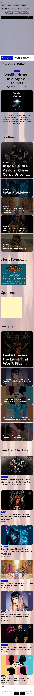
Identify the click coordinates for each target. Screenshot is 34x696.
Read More (29, 694)
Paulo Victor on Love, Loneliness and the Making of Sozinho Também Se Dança (16, 648)
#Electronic (5, 8)
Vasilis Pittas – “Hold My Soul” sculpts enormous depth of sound (17, 83)
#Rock (24, 5)
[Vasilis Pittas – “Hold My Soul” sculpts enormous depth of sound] (17, 101)
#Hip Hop (16, 5)
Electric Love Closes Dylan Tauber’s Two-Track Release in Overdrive (24, 58)
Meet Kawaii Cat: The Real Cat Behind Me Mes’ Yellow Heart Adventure (14, 210)
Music (3, 511)
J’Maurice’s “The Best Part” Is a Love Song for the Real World (16, 437)
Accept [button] (16, 693)
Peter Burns (14, 87)
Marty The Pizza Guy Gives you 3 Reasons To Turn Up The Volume (15, 229)
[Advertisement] (17, 37)
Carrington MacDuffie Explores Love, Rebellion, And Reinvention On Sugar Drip (17, 381)
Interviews (4, 645)
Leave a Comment (17, 127)
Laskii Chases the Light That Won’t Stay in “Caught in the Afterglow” (16, 363)
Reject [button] (22, 693)
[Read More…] (17, 123)
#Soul (19, 8)
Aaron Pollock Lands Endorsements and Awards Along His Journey (16, 248)
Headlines (17, 71)
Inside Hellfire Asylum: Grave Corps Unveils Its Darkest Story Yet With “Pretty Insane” (16, 176)
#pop (9, 5)
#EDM (13, 8)
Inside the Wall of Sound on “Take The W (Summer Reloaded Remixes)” (17, 418)
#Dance (27, 8)
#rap (3, 5)
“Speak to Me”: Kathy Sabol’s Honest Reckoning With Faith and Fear (16, 400)
